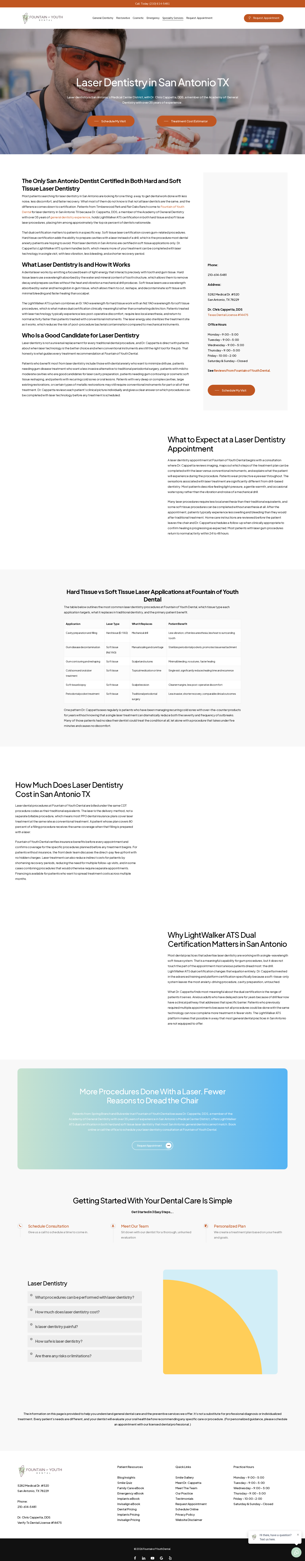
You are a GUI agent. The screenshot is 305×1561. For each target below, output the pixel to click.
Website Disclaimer (188, 1520)
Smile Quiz (124, 1483)
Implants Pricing (128, 1514)
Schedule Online (187, 1509)
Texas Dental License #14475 (228, 315)
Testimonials (184, 1498)
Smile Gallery (184, 1477)
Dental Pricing (126, 1509)
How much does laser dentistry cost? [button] (67, 1311)
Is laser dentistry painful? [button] (56, 1326)
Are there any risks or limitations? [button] (63, 1355)
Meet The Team (186, 1488)
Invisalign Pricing (128, 1520)
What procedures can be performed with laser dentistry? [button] (84, 1297)
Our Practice (184, 1493)
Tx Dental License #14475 (44, 1522)
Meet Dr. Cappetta (188, 1483)
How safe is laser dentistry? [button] (59, 1341)
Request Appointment (191, 1504)
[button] (110, 121)
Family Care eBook (130, 1488)
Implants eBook (128, 1498)
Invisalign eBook (128, 1504)
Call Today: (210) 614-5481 (152, 4)
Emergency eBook (130, 1493)
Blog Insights (126, 1477)
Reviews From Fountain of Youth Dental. (242, 370)
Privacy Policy (185, 1514)
